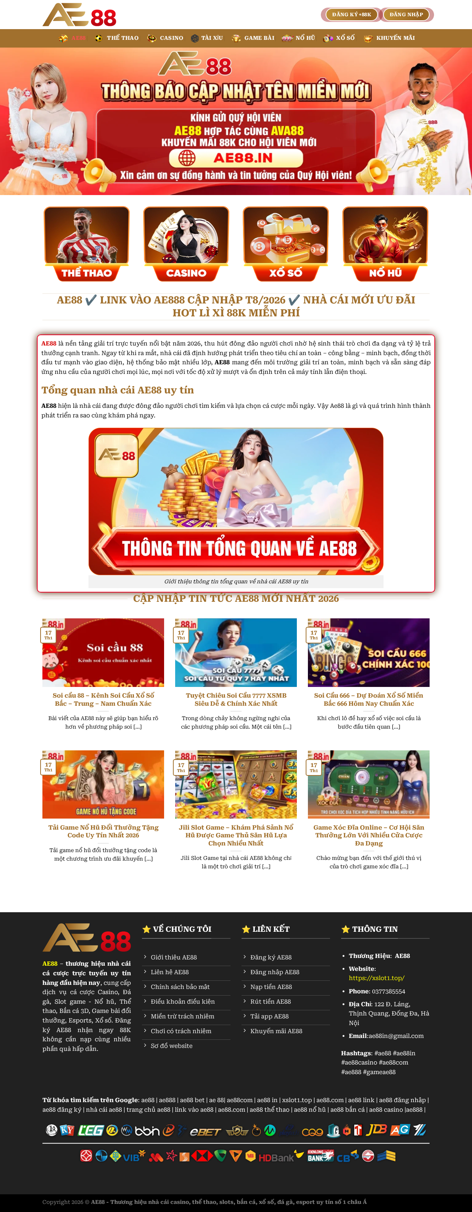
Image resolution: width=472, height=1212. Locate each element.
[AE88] (79, 15)
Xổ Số (345, 38)
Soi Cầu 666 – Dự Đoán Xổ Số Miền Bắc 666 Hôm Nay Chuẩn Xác (368, 699)
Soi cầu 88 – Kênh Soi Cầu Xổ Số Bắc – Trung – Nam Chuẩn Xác (103, 699)
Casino (172, 38)
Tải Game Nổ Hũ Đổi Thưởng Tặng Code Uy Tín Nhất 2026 (103, 831)
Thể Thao (122, 38)
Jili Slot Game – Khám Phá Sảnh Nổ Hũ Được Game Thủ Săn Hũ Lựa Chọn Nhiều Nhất (236, 835)
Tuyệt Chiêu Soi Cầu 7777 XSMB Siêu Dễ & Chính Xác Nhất (236, 699)
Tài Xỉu (212, 38)
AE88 (79, 38)
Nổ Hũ (305, 38)
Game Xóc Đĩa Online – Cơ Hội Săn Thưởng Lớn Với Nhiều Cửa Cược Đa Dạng (368, 835)
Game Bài (259, 38)
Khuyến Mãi (395, 38)
